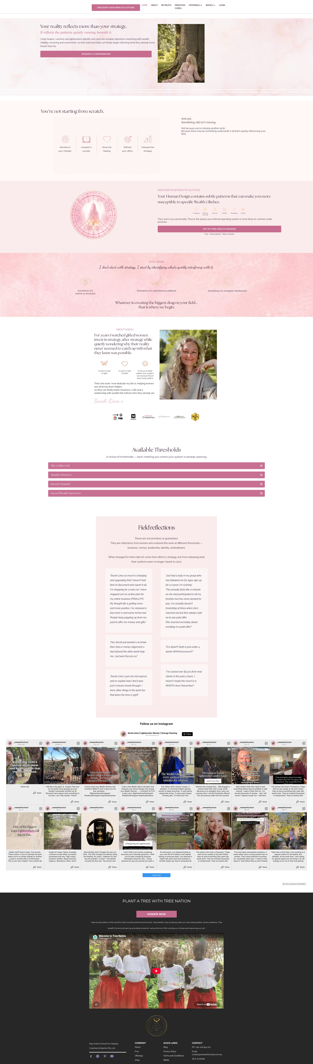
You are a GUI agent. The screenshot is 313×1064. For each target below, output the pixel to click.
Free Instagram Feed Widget (295, 884)
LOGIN (222, 5)
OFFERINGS (194, 5)
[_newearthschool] (10, 743)
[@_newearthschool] (123, 734)
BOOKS (209, 5)
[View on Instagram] (40, 743)
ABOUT (154, 5)
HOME (144, 5)
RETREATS (166, 5)
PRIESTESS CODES (180, 6)
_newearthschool (21, 742)
